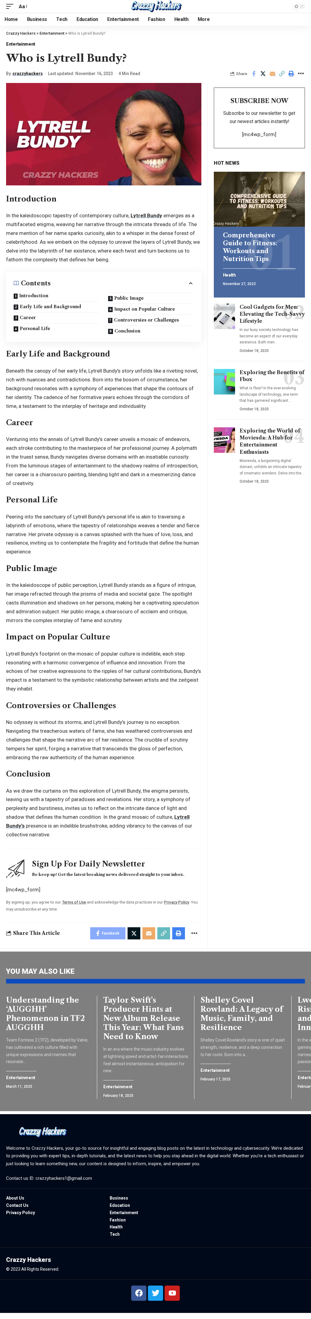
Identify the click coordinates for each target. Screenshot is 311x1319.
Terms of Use (74, 902)
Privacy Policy (176, 902)
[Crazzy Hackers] (155, 6)
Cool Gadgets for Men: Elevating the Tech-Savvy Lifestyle (272, 314)
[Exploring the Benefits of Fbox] (224, 381)
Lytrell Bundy (146, 215)
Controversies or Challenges (146, 320)
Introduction (33, 295)
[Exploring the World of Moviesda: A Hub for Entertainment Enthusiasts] (224, 440)
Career (28, 317)
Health (229, 275)
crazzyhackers (27, 73)
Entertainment (20, 44)
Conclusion (127, 331)
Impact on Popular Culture (144, 309)
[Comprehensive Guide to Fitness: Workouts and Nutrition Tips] (259, 199)
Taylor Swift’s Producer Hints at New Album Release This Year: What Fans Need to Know (143, 1018)
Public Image (129, 298)
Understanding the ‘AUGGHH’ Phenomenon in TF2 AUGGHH (45, 1014)
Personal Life (35, 328)
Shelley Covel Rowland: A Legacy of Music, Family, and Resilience (241, 1014)
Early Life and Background (50, 306)
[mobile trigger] (11, 6)
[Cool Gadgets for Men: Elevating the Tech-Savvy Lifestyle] (224, 316)
